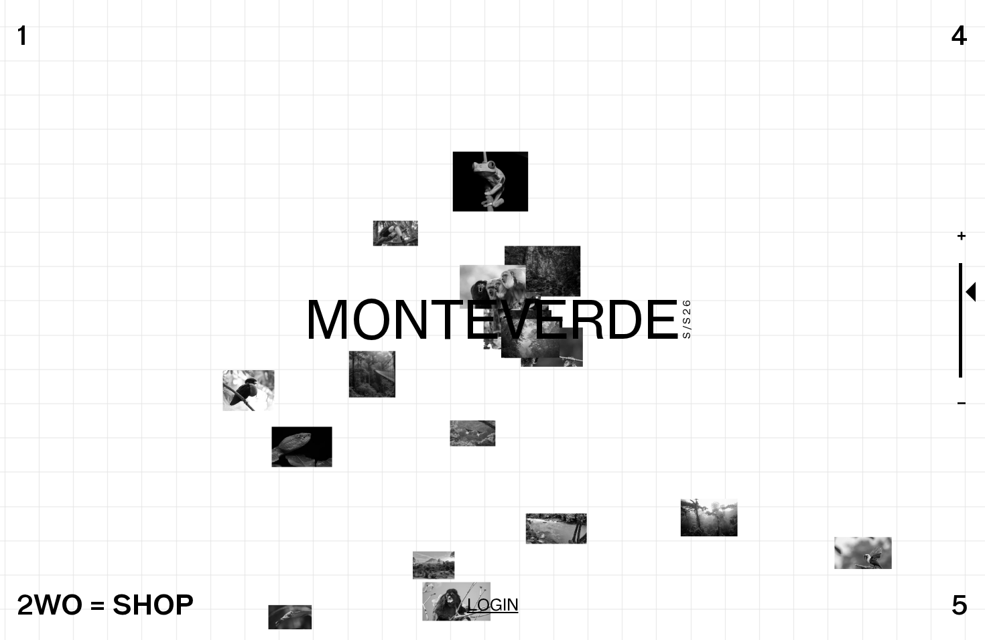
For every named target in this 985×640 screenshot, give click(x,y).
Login (493, 604)
